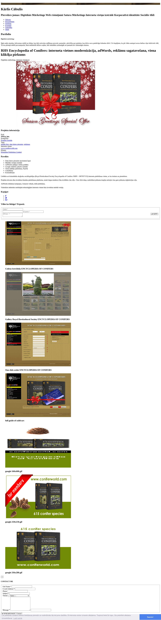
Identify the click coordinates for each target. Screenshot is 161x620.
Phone (5, 591)
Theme (5, 596)
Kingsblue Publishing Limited (11, 152)
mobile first (5, 144)
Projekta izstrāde (6, 140)
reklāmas (27, 144)
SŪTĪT (155, 214)
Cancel (19, 614)
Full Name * (7, 586)
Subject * (6, 593)
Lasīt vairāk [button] (17, 618)
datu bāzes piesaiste (16, 144)
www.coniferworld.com (9, 148)
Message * (6, 610)
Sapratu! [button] (150, 617)
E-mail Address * (9, 589)
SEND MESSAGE (9, 614)
